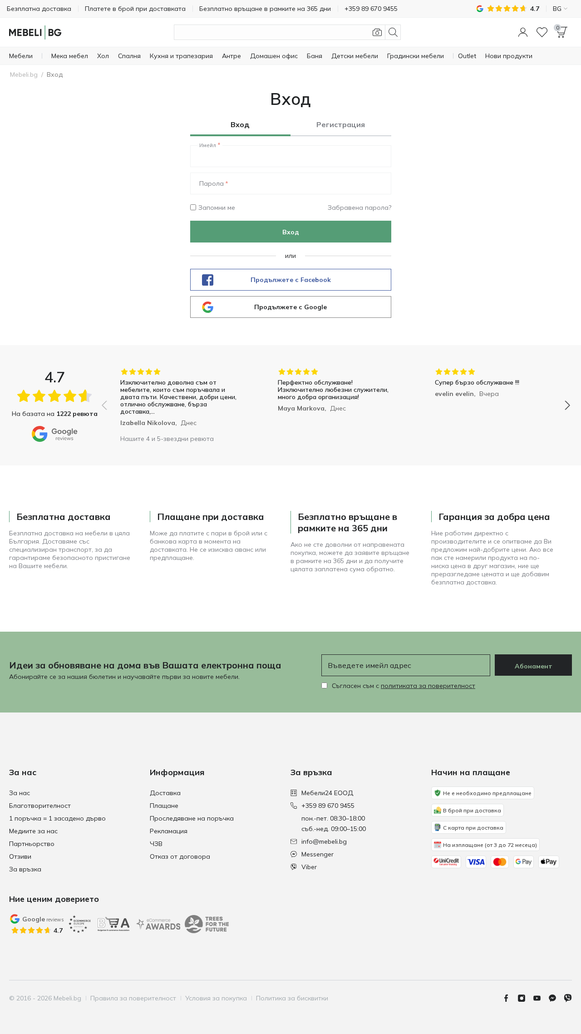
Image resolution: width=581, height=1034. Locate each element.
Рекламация (168, 831)
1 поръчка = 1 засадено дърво (57, 818)
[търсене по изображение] (377, 32)
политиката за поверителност (428, 686)
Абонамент (533, 666)
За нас (19, 793)
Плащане (164, 805)
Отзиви (20, 856)
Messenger (317, 854)
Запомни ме (216, 207)
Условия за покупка (216, 998)
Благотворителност (40, 805)
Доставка (165, 793)
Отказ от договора (180, 856)
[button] (523, 32)
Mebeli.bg (24, 74)
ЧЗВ (156, 844)
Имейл (207, 145)
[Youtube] (540, 998)
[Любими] (542, 32)
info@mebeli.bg (324, 841)
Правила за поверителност (133, 998)
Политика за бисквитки (292, 998)
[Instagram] (525, 998)
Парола (211, 183)
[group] (178, 399)
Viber (309, 867)
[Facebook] (509, 998)
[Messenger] (556, 998)
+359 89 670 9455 (328, 805)
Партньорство (31, 844)
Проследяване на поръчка (192, 818)
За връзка (25, 869)
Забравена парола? (359, 207)
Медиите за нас (33, 831)
